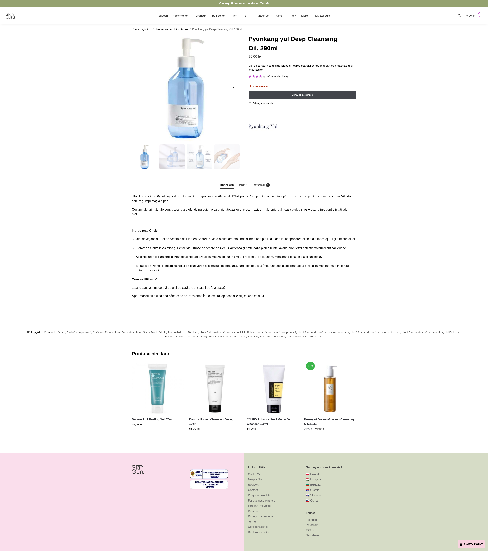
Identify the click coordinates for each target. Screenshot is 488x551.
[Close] (306, 218)
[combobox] (191, 284)
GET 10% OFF (210, 322)
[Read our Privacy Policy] (238, 305)
